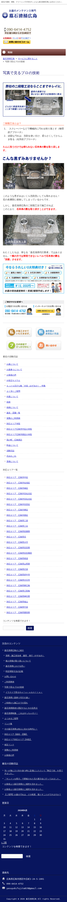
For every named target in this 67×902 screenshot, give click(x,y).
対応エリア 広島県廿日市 (18, 580)
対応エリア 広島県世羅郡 (18, 531)
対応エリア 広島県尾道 (17, 558)
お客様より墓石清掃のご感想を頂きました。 (23, 784)
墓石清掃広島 (9, 59)
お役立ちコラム (13, 380)
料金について (12, 445)
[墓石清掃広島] (20, 18)
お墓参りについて (14, 369)
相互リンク (9, 745)
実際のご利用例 (13, 418)
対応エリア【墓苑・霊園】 (16, 734)
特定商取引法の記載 (14, 671)
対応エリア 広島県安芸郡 (18, 548)
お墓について (12, 364)
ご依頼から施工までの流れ (16, 703)
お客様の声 (11, 375)
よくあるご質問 (11, 718)
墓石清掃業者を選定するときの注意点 (21, 708)
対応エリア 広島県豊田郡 (18, 612)
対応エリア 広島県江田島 (18, 591)
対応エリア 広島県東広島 (18, 585)
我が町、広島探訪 (14, 440)
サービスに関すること (28, 59)
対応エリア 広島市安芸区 (18, 504)
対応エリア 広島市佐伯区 (18, 483)
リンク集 (8, 724)
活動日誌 (10, 451)
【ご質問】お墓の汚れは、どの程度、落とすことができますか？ (32, 794)
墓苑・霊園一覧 (13, 413)
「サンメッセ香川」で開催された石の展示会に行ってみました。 (32, 779)
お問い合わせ (10, 676)
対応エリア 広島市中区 (17, 477)
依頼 (8, 402)
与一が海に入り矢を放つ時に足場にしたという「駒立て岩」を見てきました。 (33, 772)
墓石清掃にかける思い (15, 666)
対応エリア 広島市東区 (17, 510)
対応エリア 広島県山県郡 (18, 564)
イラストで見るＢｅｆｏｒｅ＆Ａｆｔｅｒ (24, 692)
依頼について (12, 407)
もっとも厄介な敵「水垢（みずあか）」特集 (26, 386)
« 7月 (4, 842)
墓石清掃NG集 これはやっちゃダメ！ (21, 713)
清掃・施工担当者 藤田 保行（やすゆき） (25, 655)
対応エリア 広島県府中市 (18, 575)
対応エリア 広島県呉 (16, 537)
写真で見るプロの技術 (14, 687)
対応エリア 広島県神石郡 (18, 596)
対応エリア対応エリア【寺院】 (18, 739)
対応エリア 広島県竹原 (17, 607)
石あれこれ (11, 456)
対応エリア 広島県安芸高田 (19, 553)
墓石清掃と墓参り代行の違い (17, 697)
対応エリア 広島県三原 (17, 520)
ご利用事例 (9, 682)
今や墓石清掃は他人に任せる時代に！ (21, 729)
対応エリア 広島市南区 (17, 488)
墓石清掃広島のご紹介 (14, 650)
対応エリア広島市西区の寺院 (19, 434)
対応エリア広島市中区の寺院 (19, 429)
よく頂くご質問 (13, 391)
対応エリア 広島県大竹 (17, 542)
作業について (12, 396)
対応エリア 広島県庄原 (17, 569)
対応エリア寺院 (13, 423)
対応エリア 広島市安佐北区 (19, 493)
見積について (12, 461)
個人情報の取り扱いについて (18, 661)
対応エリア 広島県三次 (17, 526)
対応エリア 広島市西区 (17, 515)
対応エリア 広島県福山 (17, 602)
